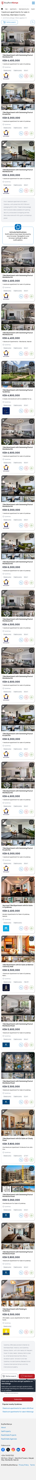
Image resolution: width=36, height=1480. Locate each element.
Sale (6, 9)
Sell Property (6, 1431)
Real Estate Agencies (9, 1439)
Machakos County (24, 9)
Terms (32, 1465)
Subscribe (18, 1399)
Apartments (13, 9)
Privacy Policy (24, 1465)
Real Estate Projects (8, 1435)
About (3, 1427)
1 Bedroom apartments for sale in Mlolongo (18, 1412)
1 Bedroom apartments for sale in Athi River (18, 1408)
